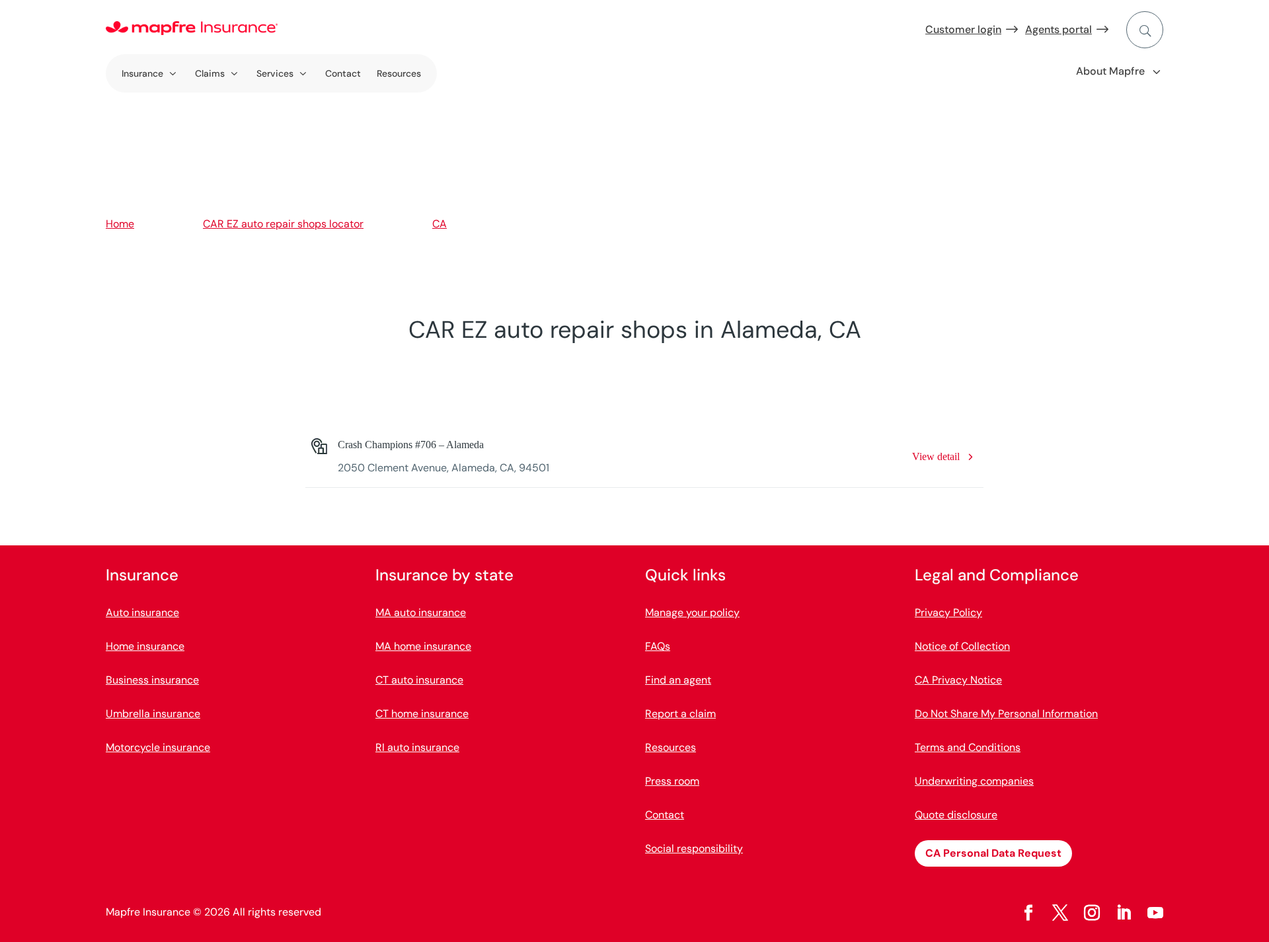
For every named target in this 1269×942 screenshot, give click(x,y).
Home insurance (145, 646)
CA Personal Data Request (993, 853)
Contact (343, 73)
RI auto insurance (417, 747)
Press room (672, 781)
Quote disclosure (956, 815)
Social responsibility (694, 848)
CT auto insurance (419, 680)
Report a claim (680, 714)
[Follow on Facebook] (1028, 913)
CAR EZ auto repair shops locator (283, 224)
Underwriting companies (974, 781)
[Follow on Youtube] (1155, 913)
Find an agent (678, 680)
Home (120, 224)
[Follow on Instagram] (1092, 913)
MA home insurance (423, 646)
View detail (936, 456)
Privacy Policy (948, 612)
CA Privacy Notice (958, 680)
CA (439, 224)
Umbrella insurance (153, 714)
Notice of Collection (962, 646)
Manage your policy (692, 612)
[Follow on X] (1060, 913)
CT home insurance (422, 714)
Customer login (963, 29)
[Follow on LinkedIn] (1124, 913)
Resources (399, 73)
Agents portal (1058, 29)
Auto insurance (142, 612)
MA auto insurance (420, 612)
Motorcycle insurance (158, 747)
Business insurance (152, 680)
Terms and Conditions (967, 747)
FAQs (657, 646)
